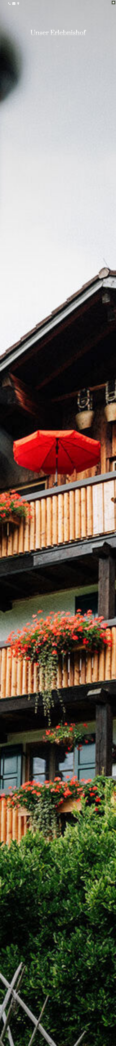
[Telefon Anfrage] (9, 3)
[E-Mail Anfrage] (13, 3)
